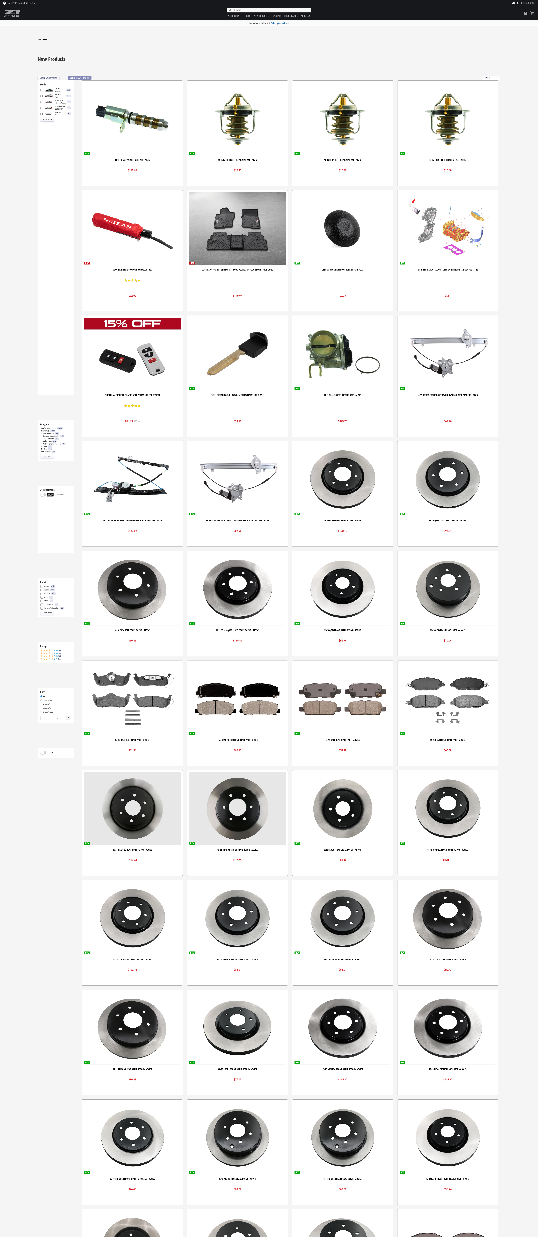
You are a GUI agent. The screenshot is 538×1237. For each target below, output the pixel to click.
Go (68, 718)
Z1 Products (59, 495)
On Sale (50, 752)
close (88, 78)
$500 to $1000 (48, 708)
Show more (47, 119)
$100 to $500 (47, 704)
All (43, 697)
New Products (43, 39)
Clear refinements (48, 78)
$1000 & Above (48, 712)
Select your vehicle (280, 23)
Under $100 (47, 700)
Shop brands (291, 16)
